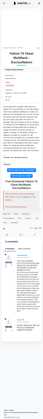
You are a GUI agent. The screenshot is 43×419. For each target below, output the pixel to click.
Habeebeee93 (22, 255)
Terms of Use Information (12, 412)
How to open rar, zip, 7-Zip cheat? (21, 170)
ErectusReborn (8, 218)
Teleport (28, 218)
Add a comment (24, 249)
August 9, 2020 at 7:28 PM (12, 48)
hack (5, 223)
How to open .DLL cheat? (21, 176)
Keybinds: (7, 164)
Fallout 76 (6, 214)
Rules (6, 410)
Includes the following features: (16, 157)
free (36, 218)
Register (26, 197)
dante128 (20, 320)
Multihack (25, 214)
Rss (5, 415)
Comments (10, 249)
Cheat (16, 214)
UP (4, 229)
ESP (19, 218)
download (14, 223)
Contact (11, 410)
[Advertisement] (21, 28)
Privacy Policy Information (29, 412)
